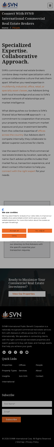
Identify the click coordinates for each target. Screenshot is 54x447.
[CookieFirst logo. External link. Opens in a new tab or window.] (3, 209)
